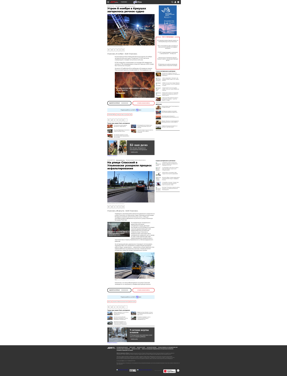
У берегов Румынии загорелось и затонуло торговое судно (169, 126)
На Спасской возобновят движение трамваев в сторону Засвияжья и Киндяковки (121, 318)
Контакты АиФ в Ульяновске (123, 348)
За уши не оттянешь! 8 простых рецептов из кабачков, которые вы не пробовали (171, 74)
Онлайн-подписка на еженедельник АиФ (168, 347)
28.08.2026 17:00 (111, 160)
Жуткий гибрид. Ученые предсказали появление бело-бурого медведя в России (171, 178)
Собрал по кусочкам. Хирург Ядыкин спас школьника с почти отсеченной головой (171, 84)
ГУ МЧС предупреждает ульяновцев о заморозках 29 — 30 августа (168, 53)
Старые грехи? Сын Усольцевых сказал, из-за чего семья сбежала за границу (170, 89)
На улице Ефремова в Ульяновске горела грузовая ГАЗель (122, 130)
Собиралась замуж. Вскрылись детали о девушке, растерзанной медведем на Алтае (170, 164)
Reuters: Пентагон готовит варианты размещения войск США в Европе (170, 122)
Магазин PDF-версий (151, 347)
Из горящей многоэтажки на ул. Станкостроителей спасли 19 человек (144, 126)
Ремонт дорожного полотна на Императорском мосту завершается (121, 313)
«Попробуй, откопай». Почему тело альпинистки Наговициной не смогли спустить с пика (170, 183)
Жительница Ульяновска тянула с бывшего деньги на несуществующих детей (167, 59)
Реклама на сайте (136, 348)
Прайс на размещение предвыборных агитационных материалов (157, 348)
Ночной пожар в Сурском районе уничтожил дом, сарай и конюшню (145, 131)
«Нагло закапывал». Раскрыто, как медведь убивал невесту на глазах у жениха (170, 79)
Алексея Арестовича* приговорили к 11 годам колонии (170, 107)
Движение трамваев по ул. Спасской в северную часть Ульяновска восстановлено (120, 323)
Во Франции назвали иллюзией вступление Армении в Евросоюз (169, 112)
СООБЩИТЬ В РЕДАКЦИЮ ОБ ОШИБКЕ (125, 350)
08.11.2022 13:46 (110, 6)
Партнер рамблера (158, 370)
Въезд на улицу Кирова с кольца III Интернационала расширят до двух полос (145, 313)
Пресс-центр (132, 347)
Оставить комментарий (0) (143, 103)
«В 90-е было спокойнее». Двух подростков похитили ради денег (170, 173)
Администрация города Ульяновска (115, 203)
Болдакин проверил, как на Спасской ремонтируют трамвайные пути (143, 318)
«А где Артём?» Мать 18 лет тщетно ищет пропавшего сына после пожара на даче (170, 169)
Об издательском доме (122, 347)
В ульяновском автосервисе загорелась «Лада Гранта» (132, 89)
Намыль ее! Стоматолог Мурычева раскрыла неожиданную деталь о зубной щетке (170, 94)
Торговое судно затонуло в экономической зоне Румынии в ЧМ (170, 117)
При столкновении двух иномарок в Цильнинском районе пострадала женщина (168, 47)
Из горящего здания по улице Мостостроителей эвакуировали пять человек (121, 136)
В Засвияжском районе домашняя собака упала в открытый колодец (167, 65)
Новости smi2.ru (112, 155)
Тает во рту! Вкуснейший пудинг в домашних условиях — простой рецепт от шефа (170, 99)
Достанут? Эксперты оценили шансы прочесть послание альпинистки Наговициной (171, 188)
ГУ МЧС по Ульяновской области (115, 46)
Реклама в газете (141, 347)
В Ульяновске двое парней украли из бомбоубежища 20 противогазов (167, 41)
